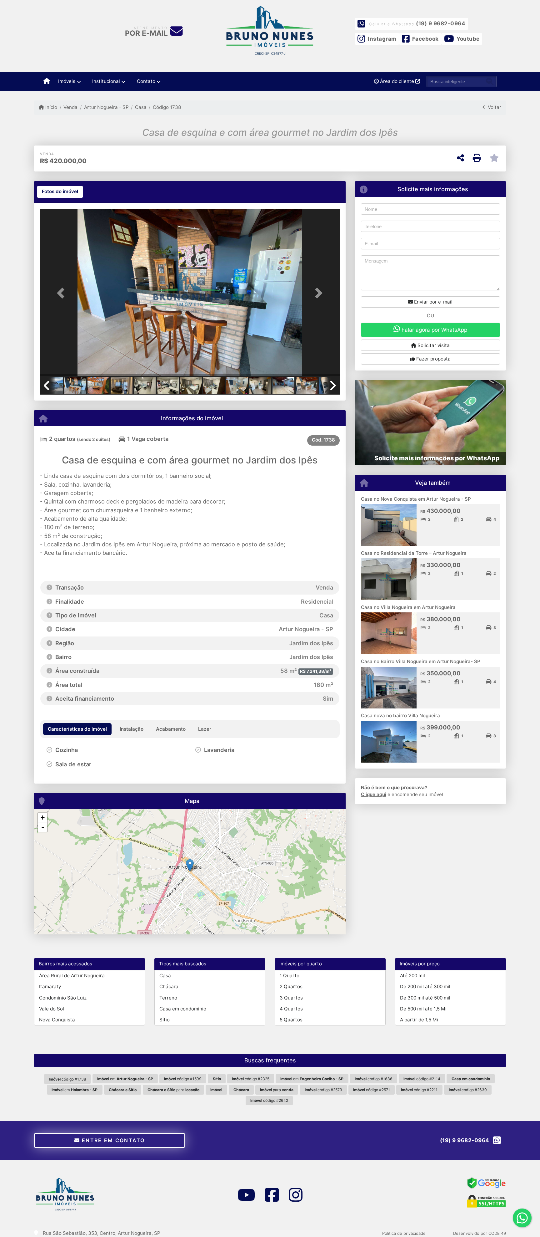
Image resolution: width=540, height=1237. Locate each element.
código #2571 (371, 1089)
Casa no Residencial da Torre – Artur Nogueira (414, 553)
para (173, 1089)
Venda (70, 107)
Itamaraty (50, 986)
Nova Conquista (57, 1020)
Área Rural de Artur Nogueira (72, 976)
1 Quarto (289, 976)
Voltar (494, 107)
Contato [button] (146, 81)
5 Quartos (291, 1020)
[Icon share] (246, 1194)
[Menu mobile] (46, 81)
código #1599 (183, 1078)
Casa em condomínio (182, 1009)
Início (50, 107)
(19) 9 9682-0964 (440, 23)
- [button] (43, 827)
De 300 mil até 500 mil (425, 998)
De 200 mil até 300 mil (425, 986)
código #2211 (419, 1089)
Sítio (164, 1020)
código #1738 (67, 1079)
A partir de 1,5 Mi (419, 1020)
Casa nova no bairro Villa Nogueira (400, 715)
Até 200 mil (412, 976)
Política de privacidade (404, 1233)
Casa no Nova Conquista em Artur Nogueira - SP (416, 499)
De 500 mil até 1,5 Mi (423, 1009)
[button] (62, 293)
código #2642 (269, 1100)
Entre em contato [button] (112, 1140)
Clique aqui (373, 794)
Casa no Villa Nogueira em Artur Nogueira (408, 607)
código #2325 (250, 1078)
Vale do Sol (51, 1009)
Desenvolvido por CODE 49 (479, 1233)
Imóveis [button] (66, 81)
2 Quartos (291, 986)
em (125, 1078)
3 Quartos (291, 998)
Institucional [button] (106, 81)
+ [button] (43, 817)
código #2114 (421, 1078)
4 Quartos (291, 1009)
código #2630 (468, 1089)
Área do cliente (397, 81)
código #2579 (323, 1089)
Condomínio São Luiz (63, 998)
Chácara (168, 986)
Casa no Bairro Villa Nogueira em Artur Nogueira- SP (420, 661)
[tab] (60, 192)
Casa (141, 107)
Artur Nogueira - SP (106, 107)
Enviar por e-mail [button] (432, 302)
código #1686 (373, 1078)
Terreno (168, 998)
